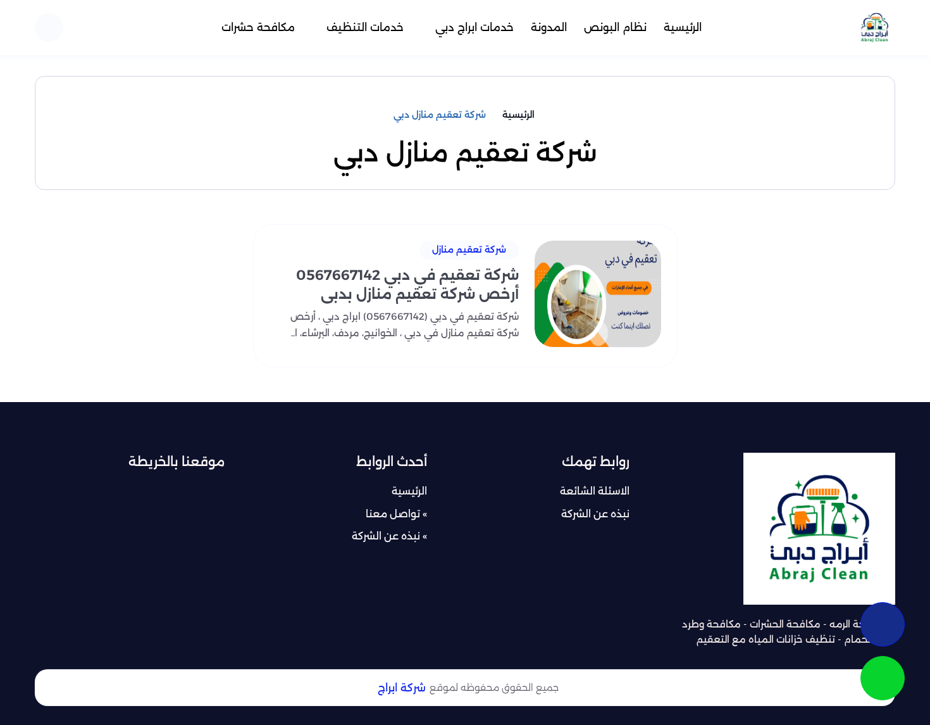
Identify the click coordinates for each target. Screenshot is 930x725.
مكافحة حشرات (258, 27)
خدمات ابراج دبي (474, 27)
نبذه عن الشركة (595, 514)
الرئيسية (683, 27)
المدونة (549, 27)
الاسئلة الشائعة (594, 491)
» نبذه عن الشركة (389, 536)
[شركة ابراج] (874, 27)
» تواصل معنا (396, 514)
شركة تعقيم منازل (469, 249)
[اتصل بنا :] (882, 624)
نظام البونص (615, 27)
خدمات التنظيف (365, 27)
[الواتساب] (882, 678)
